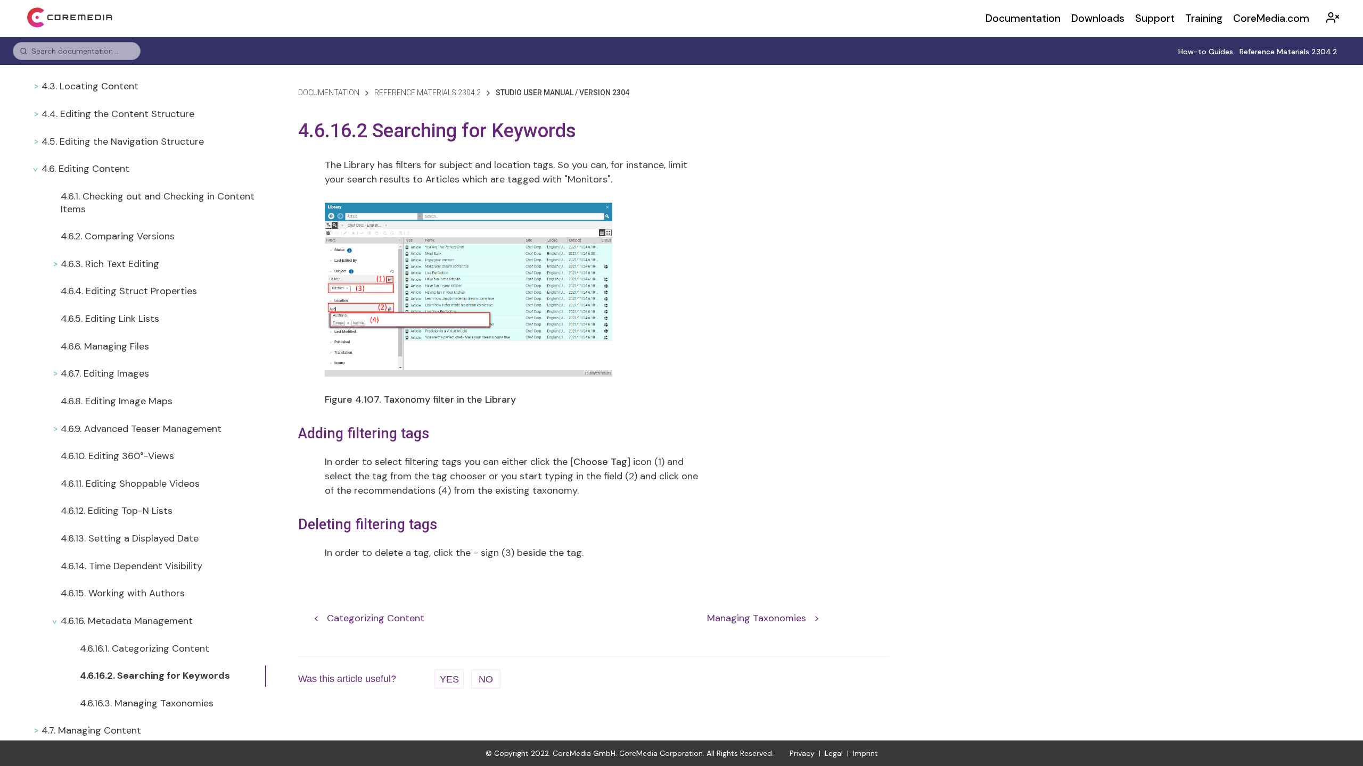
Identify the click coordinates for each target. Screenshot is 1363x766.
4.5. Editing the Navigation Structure (123, 141)
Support (1155, 18)
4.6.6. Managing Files (105, 346)
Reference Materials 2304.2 (1288, 51)
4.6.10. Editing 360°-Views (117, 455)
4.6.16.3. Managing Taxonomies (147, 703)
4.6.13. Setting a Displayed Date (130, 538)
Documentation (1023, 18)
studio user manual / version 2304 (562, 92)
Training (1203, 18)
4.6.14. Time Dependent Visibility (131, 566)
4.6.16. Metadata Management (127, 620)
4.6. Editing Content (85, 168)
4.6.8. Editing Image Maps (117, 401)
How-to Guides (1205, 51)
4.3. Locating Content (90, 86)
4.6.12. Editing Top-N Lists (117, 510)
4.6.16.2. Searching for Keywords (155, 675)
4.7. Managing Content (91, 730)
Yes (449, 679)
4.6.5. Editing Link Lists (110, 318)
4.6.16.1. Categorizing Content (144, 648)
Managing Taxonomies (756, 618)
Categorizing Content (375, 618)
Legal (834, 753)
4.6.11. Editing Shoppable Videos (130, 483)
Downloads (1097, 18)
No (486, 679)
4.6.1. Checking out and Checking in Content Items (157, 202)
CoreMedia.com (1271, 18)
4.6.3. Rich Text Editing (110, 263)
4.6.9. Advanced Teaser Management (141, 428)
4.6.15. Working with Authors (123, 593)
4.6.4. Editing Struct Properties (129, 291)
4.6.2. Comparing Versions (118, 236)
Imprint (865, 753)
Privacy (802, 753)
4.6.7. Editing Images (105, 373)
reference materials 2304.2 (427, 92)
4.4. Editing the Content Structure (118, 113)
